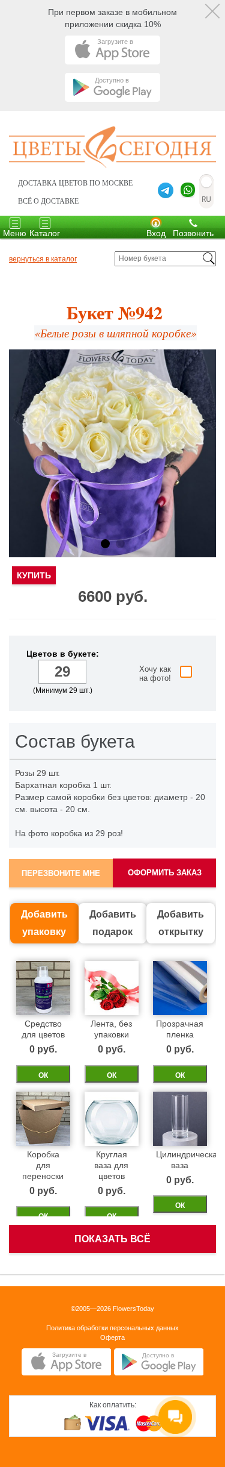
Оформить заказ (165, 872)
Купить (34, 575)
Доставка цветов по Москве (75, 183)
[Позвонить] (193, 222)
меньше (28, 673)
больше (96, 673)
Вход (156, 233)
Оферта (112, 1337)
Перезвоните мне (61, 873)
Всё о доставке (48, 201)
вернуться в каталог (43, 259)
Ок (43, 1075)
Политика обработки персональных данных (112, 1327)
